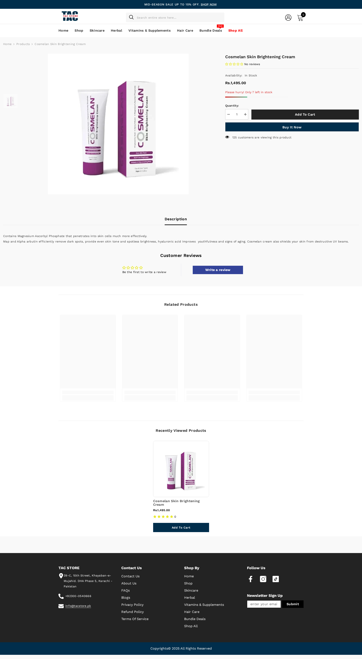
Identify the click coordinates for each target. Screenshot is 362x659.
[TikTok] (275, 579)
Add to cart (305, 114)
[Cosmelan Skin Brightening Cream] (181, 469)
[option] (118, 124)
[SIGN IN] (288, 17)
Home (7, 44)
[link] (88, 392)
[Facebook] (250, 579)
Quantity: (232, 105)
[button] (234, 64)
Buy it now (291, 127)
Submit (293, 604)
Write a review (217, 270)
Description (176, 219)
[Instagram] (263, 579)
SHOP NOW (209, 4)
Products (23, 44)
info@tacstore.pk (78, 605)
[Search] (175, 17)
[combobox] (179, 17)
